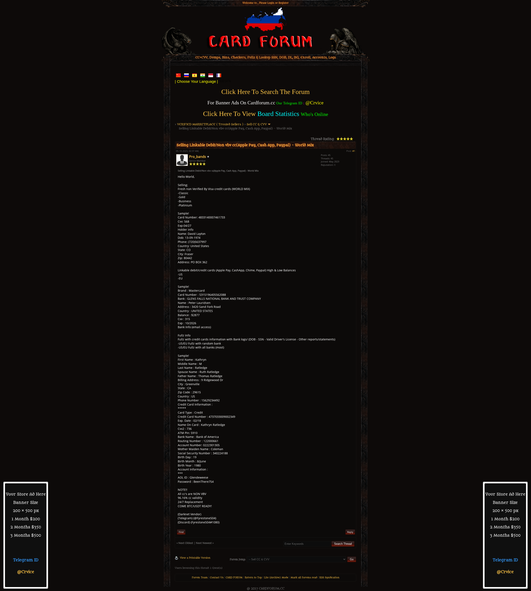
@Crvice (25, 572)
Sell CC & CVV (257, 124)
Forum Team (200, 577)
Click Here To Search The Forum (265, 91)
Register (284, 2)
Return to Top (253, 577)
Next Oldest (185, 543)
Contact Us (216, 577)
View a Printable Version (195, 557)
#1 (353, 150)
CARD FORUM (234, 577)
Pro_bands (197, 156)
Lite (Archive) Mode (276, 577)
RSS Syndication (329, 577)
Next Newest (204, 543)
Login (270, 2)
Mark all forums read (304, 577)
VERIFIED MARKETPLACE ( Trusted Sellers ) (210, 124)
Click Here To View (229, 113)
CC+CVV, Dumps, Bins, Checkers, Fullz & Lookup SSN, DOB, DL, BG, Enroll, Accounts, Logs (265, 57)
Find (181, 532)
